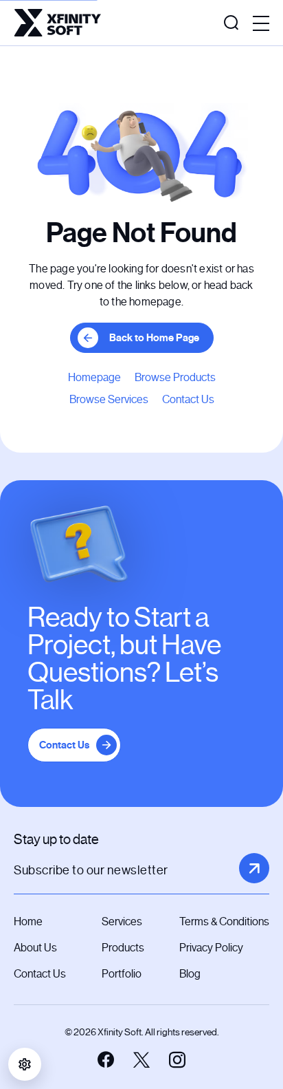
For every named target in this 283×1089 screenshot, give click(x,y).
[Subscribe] (254, 868)
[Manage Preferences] (24, 1064)
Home (28, 921)
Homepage (94, 377)
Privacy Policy (211, 947)
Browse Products (175, 377)
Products (123, 947)
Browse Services (108, 399)
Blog (190, 973)
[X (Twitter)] (141, 1060)
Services (122, 921)
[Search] (231, 22)
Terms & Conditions (224, 921)
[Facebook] (106, 1060)
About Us (35, 947)
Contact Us (188, 399)
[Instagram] (177, 1060)
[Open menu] (261, 24)
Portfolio (122, 973)
